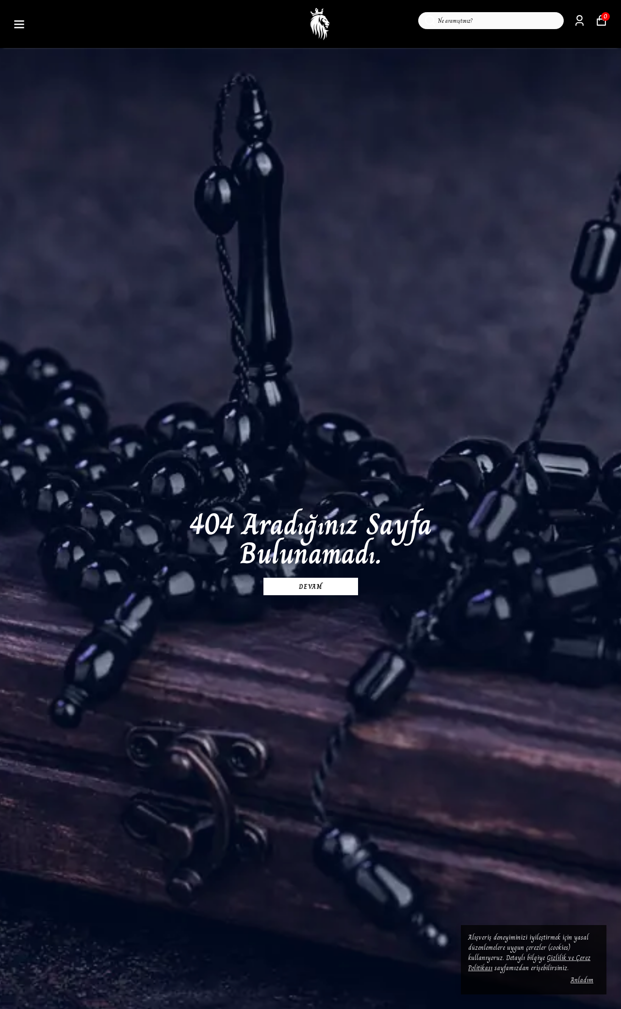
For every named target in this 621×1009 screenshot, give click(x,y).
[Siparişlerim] (579, 21)
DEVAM (310, 586)
